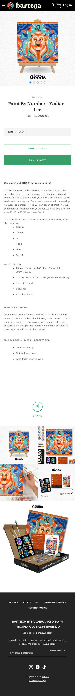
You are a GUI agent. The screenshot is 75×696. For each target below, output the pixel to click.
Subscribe (56, 650)
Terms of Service (54, 602)
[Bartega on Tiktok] (44, 667)
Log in (67, 5)
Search (14, 602)
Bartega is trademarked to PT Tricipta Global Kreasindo (37, 624)
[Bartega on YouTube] (38, 667)
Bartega (45, 676)
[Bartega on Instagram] (31, 667)
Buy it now (37, 160)
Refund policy (37, 608)
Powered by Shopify (37, 680)
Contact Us (31, 602)
